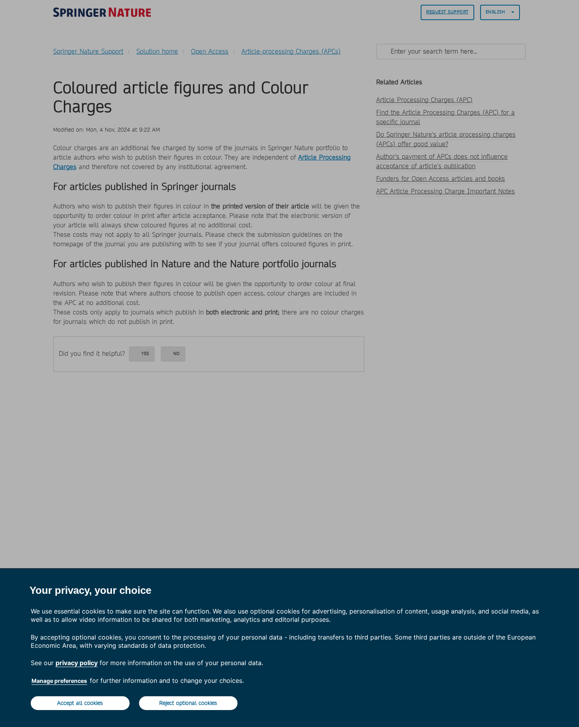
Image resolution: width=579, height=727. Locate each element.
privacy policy (77, 663)
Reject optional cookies (188, 703)
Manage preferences (59, 680)
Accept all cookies (80, 703)
